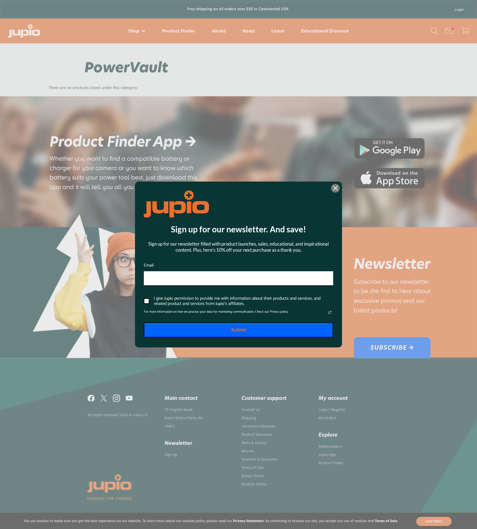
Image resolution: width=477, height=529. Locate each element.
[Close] (335, 188)
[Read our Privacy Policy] (330, 312)
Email (149, 265)
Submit (238, 330)
